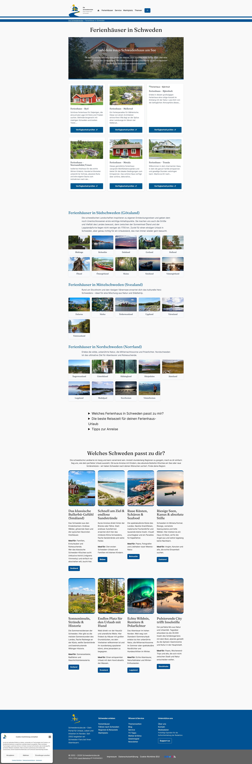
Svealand (104, 670)
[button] (50, 737)
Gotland (73, 667)
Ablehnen (26, 755)
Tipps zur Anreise (105, 429)
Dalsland (163, 559)
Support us (165, 741)
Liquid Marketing (84, 758)
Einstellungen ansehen (42, 755)
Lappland (133, 670)
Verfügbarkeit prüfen (85, 130)
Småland (74, 568)
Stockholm (163, 666)
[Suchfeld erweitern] (147, 10)
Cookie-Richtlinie (17, 760)
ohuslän (133, 556)
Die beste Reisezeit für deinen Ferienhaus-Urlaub (122, 421)
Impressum (39, 760)
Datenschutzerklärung (29, 760)
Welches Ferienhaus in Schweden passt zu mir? (128, 413)
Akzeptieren (10, 755)
